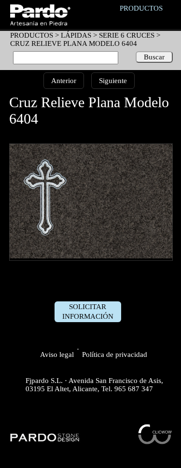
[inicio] (40, 23)
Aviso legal (57, 354)
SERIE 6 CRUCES (126, 35)
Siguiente (113, 81)
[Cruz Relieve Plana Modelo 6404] (91, 256)
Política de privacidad (114, 354)
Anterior (63, 81)
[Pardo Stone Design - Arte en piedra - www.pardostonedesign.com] (45, 440)
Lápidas (76, 35)
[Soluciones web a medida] (155, 442)
